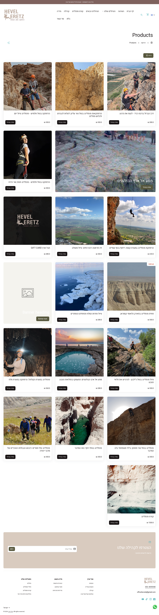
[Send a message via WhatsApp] (155, 607)
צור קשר (60, 18)
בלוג (68, 18)
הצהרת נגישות (57, 583)
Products (132, 43)
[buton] (153, 15)
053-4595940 (150, 587)
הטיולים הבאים (92, 11)
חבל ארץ (10, 612)
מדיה (59, 11)
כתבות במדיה (89, 587)
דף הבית (130, 11)
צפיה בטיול (147, 187)
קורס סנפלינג (77, 11)
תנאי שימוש (58, 587)
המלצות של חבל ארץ (87, 594)
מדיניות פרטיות (57, 590)
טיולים (29, 583)
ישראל (7, 607)
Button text (42, 319)
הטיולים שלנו (108, 11)
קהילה (66, 11)
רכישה (143, 43)
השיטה (121, 11)
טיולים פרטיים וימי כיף (24, 594)
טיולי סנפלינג (27, 587)
